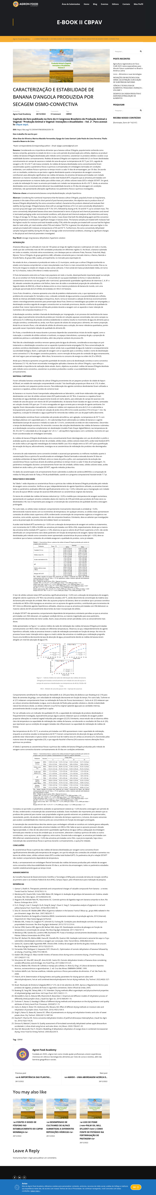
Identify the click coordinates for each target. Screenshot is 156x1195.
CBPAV (69, 114)
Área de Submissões (71, 4)
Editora (115, 4)
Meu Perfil (138, 4)
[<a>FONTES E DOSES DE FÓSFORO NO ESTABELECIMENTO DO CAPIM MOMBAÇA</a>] (28, 1108)
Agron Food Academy (21, 39)
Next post (103, 1073)
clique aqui (22, 124)
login (31, 1158)
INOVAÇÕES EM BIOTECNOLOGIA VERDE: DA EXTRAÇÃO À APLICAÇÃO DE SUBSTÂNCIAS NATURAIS (127, 79)
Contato (126, 4)
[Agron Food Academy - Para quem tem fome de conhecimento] (25, 4)
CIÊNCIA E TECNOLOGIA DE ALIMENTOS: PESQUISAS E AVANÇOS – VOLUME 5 (128, 87)
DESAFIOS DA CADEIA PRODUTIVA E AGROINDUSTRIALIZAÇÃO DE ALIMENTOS (127, 95)
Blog (95, 4)
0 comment (56, 114)
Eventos (104, 4)
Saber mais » (35, 1191)
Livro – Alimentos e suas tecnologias (127, 74)
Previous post (20, 1073)
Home (86, 4)
